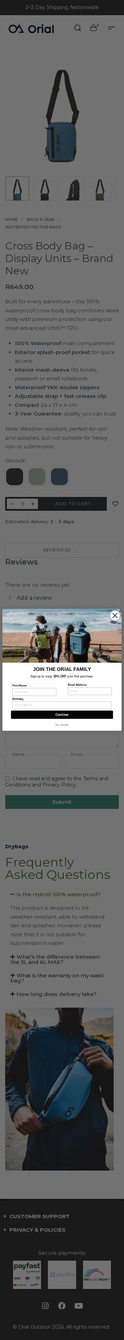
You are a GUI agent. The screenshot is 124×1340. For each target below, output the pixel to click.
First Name (19, 685)
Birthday (17, 699)
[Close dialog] (115, 615)
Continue (62, 715)
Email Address (77, 684)
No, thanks (62, 725)
